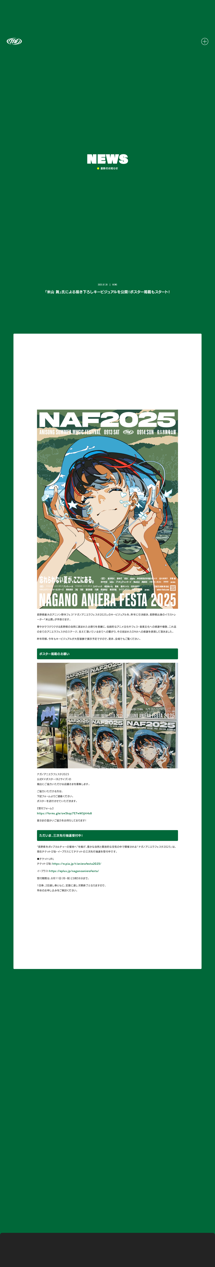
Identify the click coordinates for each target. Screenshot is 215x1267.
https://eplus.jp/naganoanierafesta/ (74, 871)
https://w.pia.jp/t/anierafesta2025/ (77, 864)
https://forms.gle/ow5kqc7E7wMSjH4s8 (64, 813)
